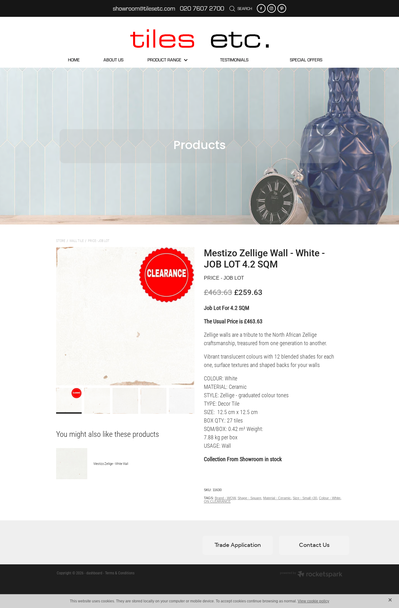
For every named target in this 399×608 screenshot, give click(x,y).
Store (60, 240)
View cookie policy (313, 601)
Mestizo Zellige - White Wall (111, 463)
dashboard (94, 572)
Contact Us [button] (314, 545)
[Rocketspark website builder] (311, 575)
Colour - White (329, 498)
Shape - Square (249, 498)
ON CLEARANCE (217, 501)
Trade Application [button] (237, 545)
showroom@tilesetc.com (144, 8)
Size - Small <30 (305, 498)
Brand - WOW (225, 498)
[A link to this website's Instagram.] (271, 8)
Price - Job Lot (98, 240)
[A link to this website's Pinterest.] (281, 8)
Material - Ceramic (277, 498)
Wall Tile (77, 240)
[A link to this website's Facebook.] (261, 8)
